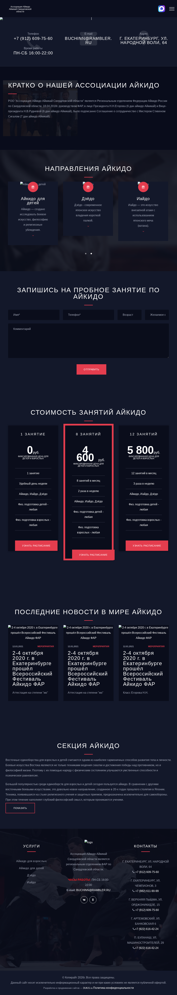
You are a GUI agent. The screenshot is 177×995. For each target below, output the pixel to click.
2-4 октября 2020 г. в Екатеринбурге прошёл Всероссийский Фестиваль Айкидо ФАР (32, 668)
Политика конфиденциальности (113, 987)
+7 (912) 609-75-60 (147, 872)
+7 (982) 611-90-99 (147, 891)
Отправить (91, 369)
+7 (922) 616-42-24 (147, 929)
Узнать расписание (36, 545)
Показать (20, 808)
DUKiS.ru (87, 988)
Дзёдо (88, 198)
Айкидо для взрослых (31, 861)
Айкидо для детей (33, 200)
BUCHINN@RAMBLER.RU (93, 890)
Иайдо (143, 198)
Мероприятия (46, 646)
